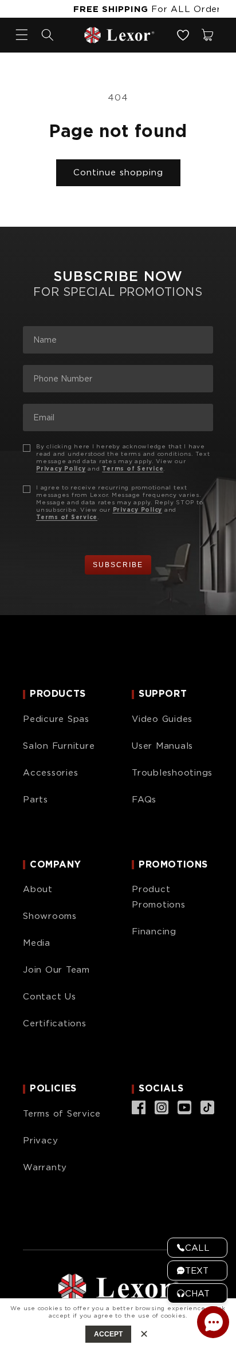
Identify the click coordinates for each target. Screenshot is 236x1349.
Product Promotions (159, 897)
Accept (108, 1334)
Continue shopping (118, 172)
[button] (47, 35)
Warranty (45, 1167)
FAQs (144, 799)
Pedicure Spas (56, 719)
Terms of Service (132, 468)
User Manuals (162, 746)
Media (36, 943)
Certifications (54, 1023)
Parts (35, 799)
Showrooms (50, 916)
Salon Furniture (59, 746)
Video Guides (162, 719)
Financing (154, 931)
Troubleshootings (172, 773)
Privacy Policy (61, 468)
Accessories (50, 773)
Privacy (40, 1140)
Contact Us (49, 996)
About (38, 889)
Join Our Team (56, 970)
